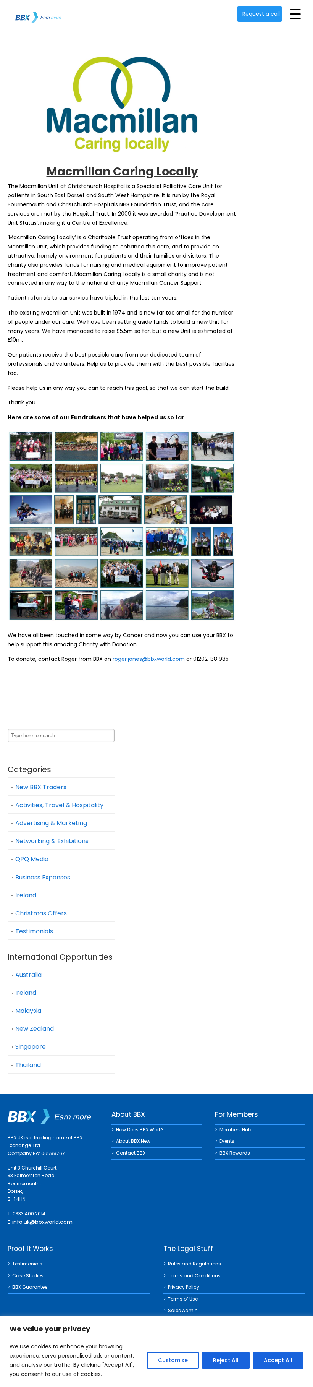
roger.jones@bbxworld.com (149, 659)
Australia (28, 974)
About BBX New (133, 1141)
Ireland (25, 895)
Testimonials (34, 931)
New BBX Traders (40, 787)
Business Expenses (42, 877)
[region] (156, 1351)
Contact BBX (130, 1153)
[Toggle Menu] (295, 14)
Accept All (278, 1360)
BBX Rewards (234, 1153)
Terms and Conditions (194, 1275)
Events (226, 1141)
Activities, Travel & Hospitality (59, 805)
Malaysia (28, 1010)
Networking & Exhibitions (52, 841)
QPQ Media (31, 859)
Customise (173, 1360)
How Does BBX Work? (140, 1129)
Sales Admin (183, 1310)
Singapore (30, 1046)
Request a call (261, 14)
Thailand (28, 1065)
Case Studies (28, 1275)
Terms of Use (183, 1299)
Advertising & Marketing (51, 823)
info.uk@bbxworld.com (42, 1222)
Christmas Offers (41, 913)
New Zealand (34, 1028)
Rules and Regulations (194, 1263)
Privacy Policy (183, 1287)
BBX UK (38, 12)
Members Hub (235, 1129)
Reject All (226, 1360)
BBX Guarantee (29, 1287)
